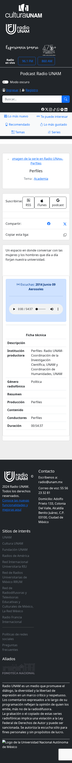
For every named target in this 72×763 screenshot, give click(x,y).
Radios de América (15, 556)
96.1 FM (27, 61)
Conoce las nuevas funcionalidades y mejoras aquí (15, 505)
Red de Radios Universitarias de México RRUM (14, 577)
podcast (58, 205)
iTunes (42, 205)
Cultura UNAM (12, 543)
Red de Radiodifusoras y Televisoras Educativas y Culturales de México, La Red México (17, 599)
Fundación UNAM (15, 549)
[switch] (5, 82)
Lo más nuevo (17, 116)
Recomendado (19, 124)
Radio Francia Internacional (12, 619)
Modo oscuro (20, 82)
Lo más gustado (55, 124)
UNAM (7, 537)
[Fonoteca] (18, 668)
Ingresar (12, 90)
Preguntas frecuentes (10, 647)
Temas (20, 132)
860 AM (46, 61)
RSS (28, 205)
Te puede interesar (54, 116)
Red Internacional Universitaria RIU (15, 564)
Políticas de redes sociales (15, 636)
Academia (41, 179)
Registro (32, 90)
